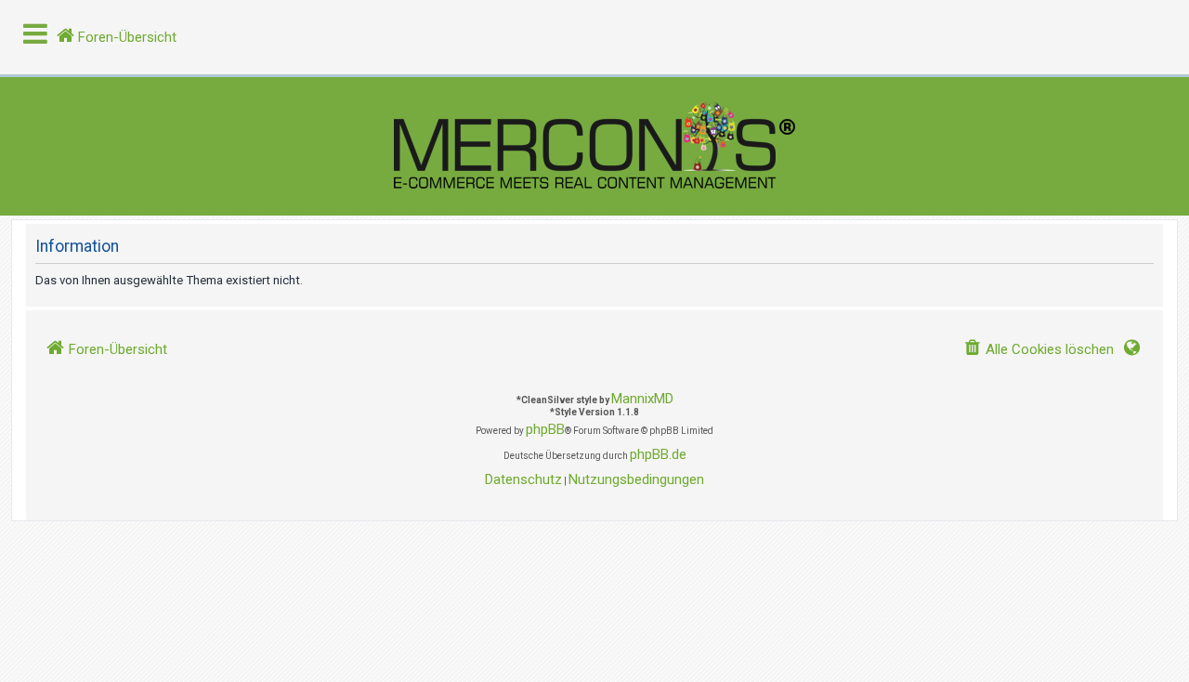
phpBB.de (658, 454)
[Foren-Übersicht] (594, 146)
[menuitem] (1038, 350)
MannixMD (642, 398)
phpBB (545, 429)
